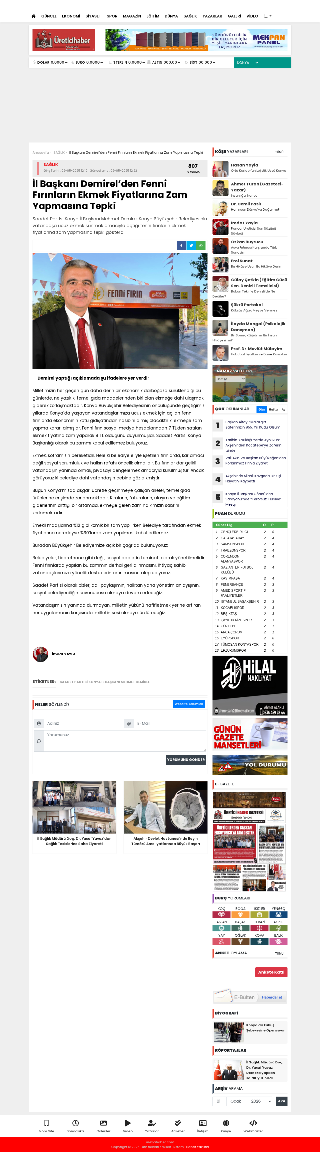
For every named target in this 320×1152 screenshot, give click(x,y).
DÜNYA (171, 16)
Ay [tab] (284, 409)
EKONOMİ (71, 16)
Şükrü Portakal (247, 305)
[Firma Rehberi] (244, 5)
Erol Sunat (242, 261)
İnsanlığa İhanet (244, 195)
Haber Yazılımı (197, 1147)
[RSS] (283, 5)
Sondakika (75, 1131)
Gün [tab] (261, 409)
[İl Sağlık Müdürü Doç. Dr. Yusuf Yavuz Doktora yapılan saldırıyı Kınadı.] (229, 1069)
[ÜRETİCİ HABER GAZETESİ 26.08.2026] (250, 841)
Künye (226, 1131)
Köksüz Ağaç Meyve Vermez (254, 310)
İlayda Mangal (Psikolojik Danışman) (258, 327)
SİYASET (93, 16)
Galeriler (103, 1131)
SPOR (112, 16)
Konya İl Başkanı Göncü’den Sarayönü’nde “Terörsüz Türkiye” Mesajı (248, 499)
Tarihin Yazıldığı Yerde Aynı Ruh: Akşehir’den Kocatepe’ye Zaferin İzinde (249, 445)
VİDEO (252, 16)
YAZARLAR (212, 16)
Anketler (178, 1131)
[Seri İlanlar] (253, 5)
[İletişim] (233, 5)
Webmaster (253, 1131)
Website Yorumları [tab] (189, 704)
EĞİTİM (152, 16)
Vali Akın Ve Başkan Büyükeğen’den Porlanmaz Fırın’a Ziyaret (126, 5)
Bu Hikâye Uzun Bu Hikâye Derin (256, 266)
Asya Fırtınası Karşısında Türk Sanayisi (254, 250)
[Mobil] (213, 5)
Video (128, 1131)
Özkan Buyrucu (247, 242)
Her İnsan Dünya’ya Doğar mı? (255, 209)
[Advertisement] (160, 105)
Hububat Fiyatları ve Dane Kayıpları (259, 354)
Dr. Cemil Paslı (246, 204)
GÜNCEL (48, 16)
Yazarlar (152, 1131)
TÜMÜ (279, 152)
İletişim (202, 1131)
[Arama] (222, 5)
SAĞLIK (190, 16)
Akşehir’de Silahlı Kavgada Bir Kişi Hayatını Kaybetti (248, 479)
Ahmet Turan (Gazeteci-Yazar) (257, 187)
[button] (267, 16)
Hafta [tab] (273, 409)
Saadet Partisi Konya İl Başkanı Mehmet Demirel (105, 682)
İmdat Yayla (244, 223)
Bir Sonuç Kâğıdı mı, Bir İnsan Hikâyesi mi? (244, 338)
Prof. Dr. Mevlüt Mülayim (256, 349)
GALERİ (234, 16)
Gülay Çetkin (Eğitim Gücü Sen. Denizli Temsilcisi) (259, 283)
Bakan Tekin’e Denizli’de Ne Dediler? (243, 294)
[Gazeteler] (262, 5)
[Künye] (273, 5)
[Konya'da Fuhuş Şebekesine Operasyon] (229, 1031)
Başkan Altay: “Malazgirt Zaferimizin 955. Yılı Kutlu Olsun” (248, 425)
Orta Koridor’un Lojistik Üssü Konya (258, 170)
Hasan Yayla (244, 165)
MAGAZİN (132, 16)
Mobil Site (46, 1131)
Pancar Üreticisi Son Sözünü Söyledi (253, 231)
